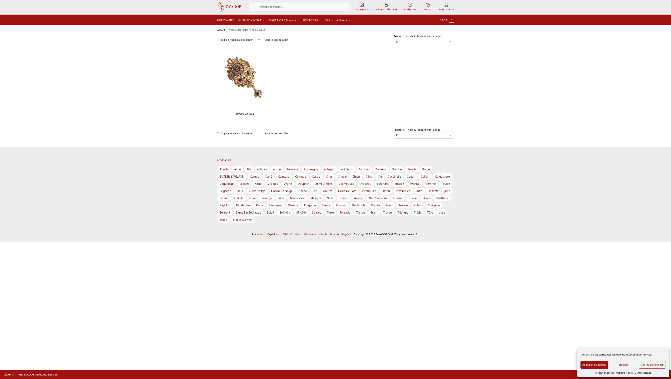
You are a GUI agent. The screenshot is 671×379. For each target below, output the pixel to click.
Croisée (244, 184)
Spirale (316, 212)
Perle (259, 205)
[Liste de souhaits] (267, 54)
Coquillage (227, 184)
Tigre (330, 212)
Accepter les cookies (594, 364)
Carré (268, 176)
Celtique (300, 176)
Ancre (277, 169)
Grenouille (369, 191)
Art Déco (347, 169)
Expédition (273, 234)
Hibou (386, 191)
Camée (254, 176)
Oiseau (398, 198)
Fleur (240, 191)
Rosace (403, 205)
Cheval (342, 176)
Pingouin (310, 205)
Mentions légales (624, 372)
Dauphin (303, 184)
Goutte (327, 191)
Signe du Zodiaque (248, 212)
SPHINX (301, 212)
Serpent (225, 212)
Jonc (447, 191)
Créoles (273, 184)
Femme (431, 184)
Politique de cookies (604, 372)
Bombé (397, 169)
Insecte (434, 191)
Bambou (364, 169)
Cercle (316, 176)
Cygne (288, 184)
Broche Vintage (244, 113)
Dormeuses (346, 184)
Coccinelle (394, 176)
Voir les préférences (652, 364)
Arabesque (311, 169)
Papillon (225, 205)
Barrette (380, 169)
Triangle (403, 212)
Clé (380, 176)
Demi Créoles (324, 184)
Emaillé (399, 184)
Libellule (238, 198)
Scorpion (434, 205)
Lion (252, 198)
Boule (426, 169)
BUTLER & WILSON (232, 176)
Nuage (358, 198)
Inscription (258, 234)
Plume (326, 205)
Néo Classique (378, 198)
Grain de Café (347, 191)
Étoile (223, 220)
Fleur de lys (257, 191)
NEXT (330, 198)
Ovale (426, 198)
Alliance (262, 169)
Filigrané (225, 191)
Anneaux (292, 169)
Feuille (446, 184)
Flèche (302, 191)
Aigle (237, 169)
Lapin (223, 198)
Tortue (360, 212)
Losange (266, 198)
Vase (442, 212)
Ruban (418, 205)
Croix (258, 184)
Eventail (415, 184)
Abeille (224, 169)
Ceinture (283, 176)
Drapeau (365, 184)
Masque (315, 198)
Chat (329, 176)
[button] (447, 20)
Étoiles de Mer (242, 220)
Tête (430, 212)
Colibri (425, 176)
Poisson (341, 205)
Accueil (221, 29)
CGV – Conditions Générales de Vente (304, 234)
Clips (369, 176)
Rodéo (375, 205)
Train (374, 212)
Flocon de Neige (282, 191)
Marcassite (297, 198)
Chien (356, 176)
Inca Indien (403, 191)
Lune (281, 198)
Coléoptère (442, 176)
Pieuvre (293, 205)
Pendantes (243, 205)
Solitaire (285, 212)
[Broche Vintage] (244, 77)
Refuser (623, 364)
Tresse (387, 212)
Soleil (270, 212)
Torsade (345, 212)
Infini (419, 191)
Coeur (411, 176)
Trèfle (418, 212)
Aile (248, 169)
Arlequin (329, 169)
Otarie (412, 198)
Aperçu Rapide (225, 108)
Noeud (343, 198)
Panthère (442, 198)
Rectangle (358, 205)
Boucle (412, 169)
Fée (315, 191)
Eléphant (383, 184)
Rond (389, 205)
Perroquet (275, 205)
